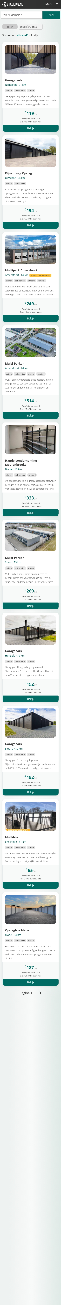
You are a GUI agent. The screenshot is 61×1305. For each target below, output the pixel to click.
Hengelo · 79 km (15, 655)
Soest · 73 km (13, 562)
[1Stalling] (13, 4)
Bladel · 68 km (13, 469)
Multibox (11, 837)
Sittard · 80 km (14, 748)
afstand (22, 35)
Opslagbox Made (17, 930)
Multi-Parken (14, 363)
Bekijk (30, 128)
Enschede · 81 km (15, 842)
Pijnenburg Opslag (18, 173)
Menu (49, 4)
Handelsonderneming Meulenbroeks (21, 462)
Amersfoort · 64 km (27, 275)
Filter (10, 26)
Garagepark (13, 80)
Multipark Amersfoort (21, 270)
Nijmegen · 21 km (15, 85)
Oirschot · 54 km (15, 178)
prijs (35, 35)
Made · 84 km (13, 935)
